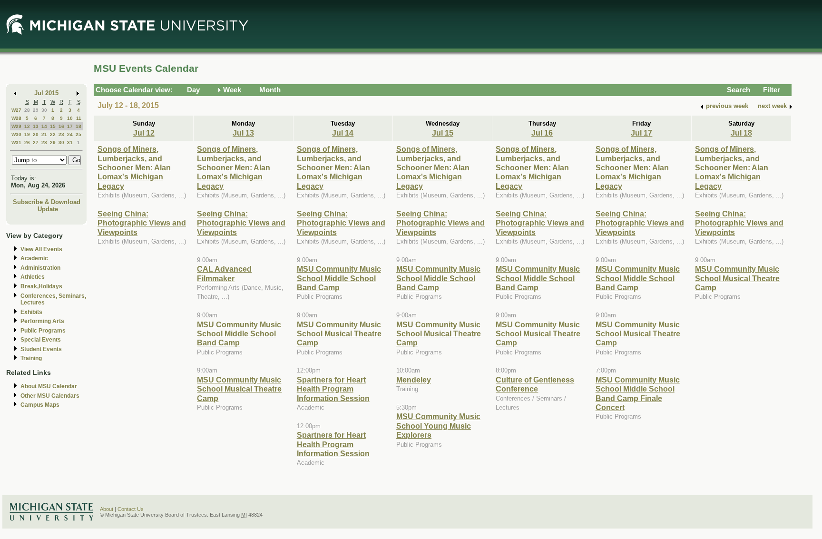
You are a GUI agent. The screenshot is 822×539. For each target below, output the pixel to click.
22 (53, 134)
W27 (16, 110)
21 (44, 134)
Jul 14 (342, 132)
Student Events (41, 349)
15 (53, 126)
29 (36, 110)
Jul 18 (741, 132)
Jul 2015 (46, 93)
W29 (16, 126)
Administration (40, 268)
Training (31, 358)
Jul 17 (641, 132)
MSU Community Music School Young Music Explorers (438, 425)
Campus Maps (39, 405)
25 (78, 134)
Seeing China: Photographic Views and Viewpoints (142, 222)
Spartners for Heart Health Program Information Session (333, 388)
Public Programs (43, 330)
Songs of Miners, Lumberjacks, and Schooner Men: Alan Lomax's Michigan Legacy (134, 167)
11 (78, 118)
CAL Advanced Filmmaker (224, 273)
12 (27, 126)
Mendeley (413, 379)
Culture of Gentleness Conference (535, 384)
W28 (16, 118)
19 (27, 134)
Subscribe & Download (46, 202)
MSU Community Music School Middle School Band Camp (239, 333)
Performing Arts (42, 321)
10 (70, 118)
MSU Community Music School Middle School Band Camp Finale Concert (638, 393)
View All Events (41, 249)
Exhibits (31, 312)
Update (48, 209)
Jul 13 (243, 132)
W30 (16, 134)
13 (36, 126)
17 (70, 126)
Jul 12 (144, 132)
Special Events (40, 339)
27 (36, 142)
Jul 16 (542, 132)
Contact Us (130, 509)
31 (70, 142)
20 (36, 134)
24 (70, 134)
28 (27, 110)
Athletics (32, 277)
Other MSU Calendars (49, 395)
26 (27, 142)
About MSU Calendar (48, 386)
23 (61, 134)
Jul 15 (442, 132)
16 (61, 126)
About (106, 509)
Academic (34, 258)
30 (44, 110)
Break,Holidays (41, 286)
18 (78, 126)
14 (44, 126)
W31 (16, 142)
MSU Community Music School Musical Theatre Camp (239, 388)
